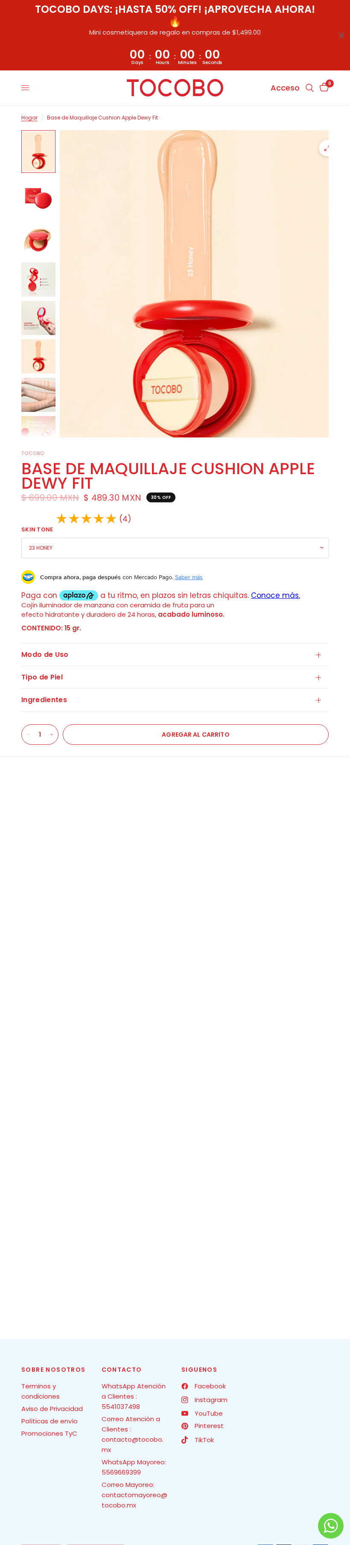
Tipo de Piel (42, 677)
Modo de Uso (45, 654)
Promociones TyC (49, 1433)
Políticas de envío (49, 1421)
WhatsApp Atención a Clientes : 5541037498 (134, 1396)
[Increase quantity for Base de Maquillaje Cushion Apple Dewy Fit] (51, 734)
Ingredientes (44, 700)
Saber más (189, 577)
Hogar (29, 117)
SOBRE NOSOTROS (53, 1370)
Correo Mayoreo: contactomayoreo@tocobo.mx (134, 1495)
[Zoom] (327, 148)
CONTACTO (122, 1370)
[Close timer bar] (341, 35)
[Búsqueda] (310, 87)
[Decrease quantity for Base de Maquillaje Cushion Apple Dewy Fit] (28, 734)
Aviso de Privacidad (52, 1408)
